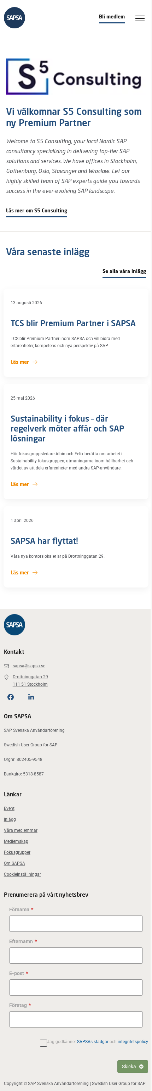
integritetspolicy (133, 1041)
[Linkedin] (31, 697)
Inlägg (10, 819)
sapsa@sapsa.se (29, 665)
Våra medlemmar (20, 830)
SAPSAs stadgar (93, 1041)
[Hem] (14, 17)
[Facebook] (10, 697)
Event (9, 808)
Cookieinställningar (22, 874)
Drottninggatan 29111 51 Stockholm (30, 680)
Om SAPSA (14, 863)
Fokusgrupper (17, 852)
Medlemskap (16, 841)
